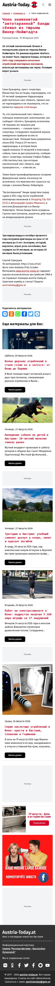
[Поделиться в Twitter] (30, 314)
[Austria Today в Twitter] (26, 965)
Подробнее (39, 823)
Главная (6, 13)
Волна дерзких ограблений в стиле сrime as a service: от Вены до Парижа (24, 332)
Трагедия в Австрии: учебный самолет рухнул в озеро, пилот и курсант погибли (25, 491)
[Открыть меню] (50, 5)
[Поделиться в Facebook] (24, 314)
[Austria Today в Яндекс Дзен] (40, 965)
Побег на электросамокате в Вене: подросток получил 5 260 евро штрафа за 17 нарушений (24, 573)
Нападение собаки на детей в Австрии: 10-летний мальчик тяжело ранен (26, 400)
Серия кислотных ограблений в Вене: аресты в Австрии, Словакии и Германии (25, 667)
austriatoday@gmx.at (38, 981)
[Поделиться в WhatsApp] (18, 314)
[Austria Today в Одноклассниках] (12, 965)
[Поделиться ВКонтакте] (5, 314)
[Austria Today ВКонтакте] (5, 965)
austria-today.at (29, 974)
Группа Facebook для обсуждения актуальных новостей (21, 838)
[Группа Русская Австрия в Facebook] (33, 965)
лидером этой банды (25, 107)
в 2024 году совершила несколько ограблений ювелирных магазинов (26, 60)
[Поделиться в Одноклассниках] (11, 314)
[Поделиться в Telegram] (37, 314)
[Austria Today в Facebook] (19, 965)
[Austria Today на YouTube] (47, 965)
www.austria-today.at (27, 271)
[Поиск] (43, 5)
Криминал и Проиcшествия (20, 13)
